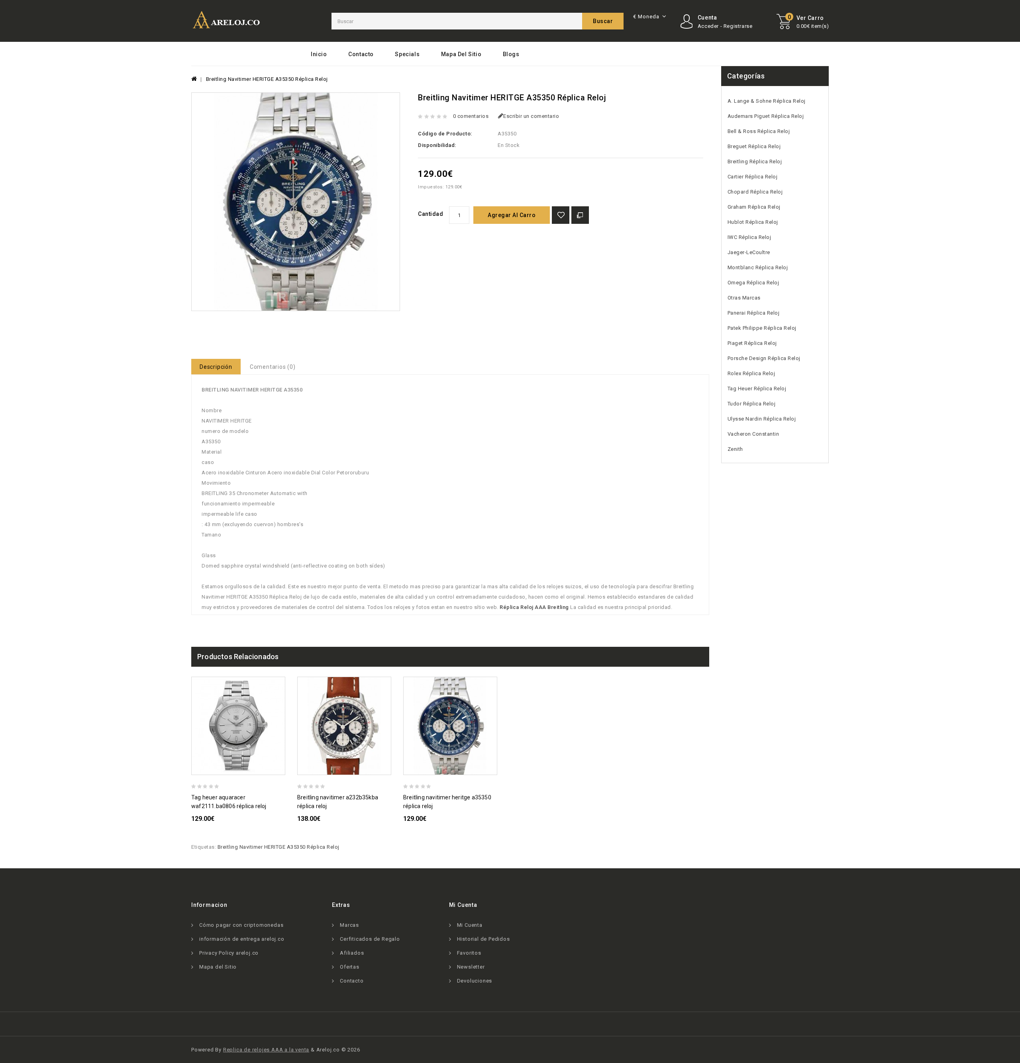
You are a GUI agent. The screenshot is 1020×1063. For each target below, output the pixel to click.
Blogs (511, 54)
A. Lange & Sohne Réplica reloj (767, 101)
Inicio (319, 54)
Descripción (216, 367)
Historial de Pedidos (483, 939)
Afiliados (352, 953)
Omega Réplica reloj (753, 283)
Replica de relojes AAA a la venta (266, 1050)
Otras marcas (744, 298)
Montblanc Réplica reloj (758, 267)
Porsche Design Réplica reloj (764, 358)
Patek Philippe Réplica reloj (762, 328)
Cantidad (430, 214)
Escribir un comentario (531, 116)
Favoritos (469, 953)
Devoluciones (474, 981)
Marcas (349, 925)
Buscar (603, 21)
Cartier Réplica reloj (753, 177)
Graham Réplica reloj (754, 207)
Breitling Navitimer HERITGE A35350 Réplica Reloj (267, 79)
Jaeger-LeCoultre (749, 252)
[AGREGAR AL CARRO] (282, 768)
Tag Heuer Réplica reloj (757, 389)
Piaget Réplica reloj (752, 343)
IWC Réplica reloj (749, 237)
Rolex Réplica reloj (751, 373)
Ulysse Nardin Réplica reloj (762, 419)
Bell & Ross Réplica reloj (759, 131)
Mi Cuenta (470, 925)
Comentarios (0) (273, 367)
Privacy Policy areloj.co (229, 953)
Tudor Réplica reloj (752, 404)
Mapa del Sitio (461, 54)
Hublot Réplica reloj (753, 222)
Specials (407, 54)
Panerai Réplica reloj (754, 313)
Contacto (361, 54)
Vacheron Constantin (753, 434)
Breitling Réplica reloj (755, 161)
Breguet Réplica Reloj (754, 146)
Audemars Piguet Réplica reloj (766, 116)
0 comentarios (471, 116)
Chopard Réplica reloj (755, 192)
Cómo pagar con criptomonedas (241, 925)
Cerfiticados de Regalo (370, 939)
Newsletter (471, 967)
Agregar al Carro (512, 215)
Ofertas (349, 967)
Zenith (735, 449)
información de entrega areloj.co (241, 939)
